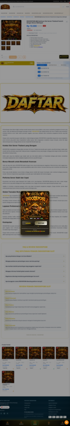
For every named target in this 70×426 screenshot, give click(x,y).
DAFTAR (41, 223)
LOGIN (28, 223)
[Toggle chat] (67, 422)
